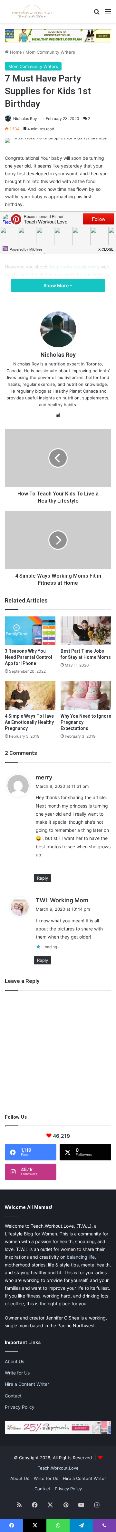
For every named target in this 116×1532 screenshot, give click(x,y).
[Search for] (96, 13)
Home (15, 52)
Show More (57, 285)
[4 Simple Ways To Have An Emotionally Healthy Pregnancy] (30, 695)
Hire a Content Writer (27, 1384)
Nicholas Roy (25, 118)
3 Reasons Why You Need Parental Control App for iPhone (28, 657)
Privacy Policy (19, 1407)
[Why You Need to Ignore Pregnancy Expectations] (86, 695)
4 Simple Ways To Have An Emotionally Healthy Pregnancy (29, 722)
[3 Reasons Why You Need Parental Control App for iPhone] (30, 630)
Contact (13, 1395)
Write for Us (17, 1372)
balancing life (81, 1257)
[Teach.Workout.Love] (32, 11)
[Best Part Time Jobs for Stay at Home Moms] (86, 630)
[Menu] (108, 13)
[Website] (58, 415)
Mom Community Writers (50, 52)
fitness (33, 1295)
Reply (42, 878)
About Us (14, 1361)
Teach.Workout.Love (58, 1468)
